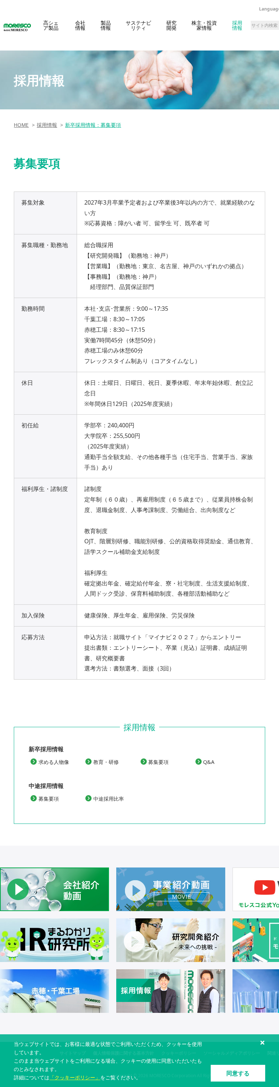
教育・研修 (106, 761)
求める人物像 (54, 761)
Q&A (208, 761)
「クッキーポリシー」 (74, 1077)
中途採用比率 (108, 798)
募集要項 (158, 761)
